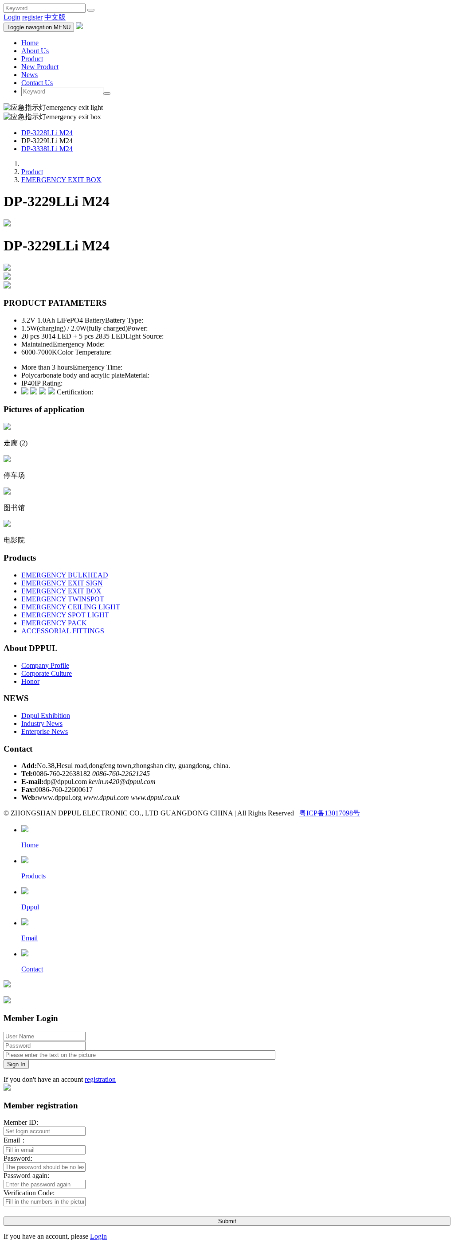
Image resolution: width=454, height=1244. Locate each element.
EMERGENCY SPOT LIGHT (65, 615)
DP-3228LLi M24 (47, 132)
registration (100, 1079)
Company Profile (45, 665)
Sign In (16, 1064)
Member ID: (21, 1122)
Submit (227, 1221)
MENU (38, 27)
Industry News (42, 723)
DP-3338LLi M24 (47, 148)
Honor (30, 681)
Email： (15, 1140)
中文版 (55, 17)
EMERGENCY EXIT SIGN (62, 583)
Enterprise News (44, 731)
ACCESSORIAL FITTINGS (62, 631)
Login (12, 17)
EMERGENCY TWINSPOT (62, 599)
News (29, 74)
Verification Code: (29, 1193)
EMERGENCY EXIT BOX (61, 179)
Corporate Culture (46, 673)
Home (30, 43)
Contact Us (37, 82)
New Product (40, 66)
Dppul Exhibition (45, 715)
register (32, 17)
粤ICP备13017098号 (329, 813)
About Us (35, 51)
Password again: (26, 1175)
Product (32, 58)
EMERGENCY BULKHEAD (64, 575)
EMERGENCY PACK (54, 623)
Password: (18, 1158)
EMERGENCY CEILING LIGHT (70, 607)
